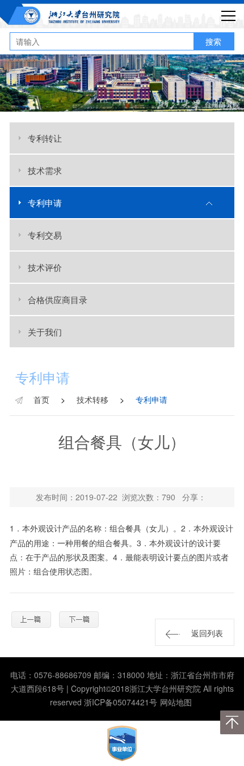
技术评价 (45, 267)
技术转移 (92, 399)
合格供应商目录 (57, 299)
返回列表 (207, 633)
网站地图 (176, 702)
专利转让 (45, 138)
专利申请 (45, 202)
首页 (41, 399)
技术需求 (45, 170)
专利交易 (45, 235)
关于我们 (45, 332)
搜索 (213, 41)
